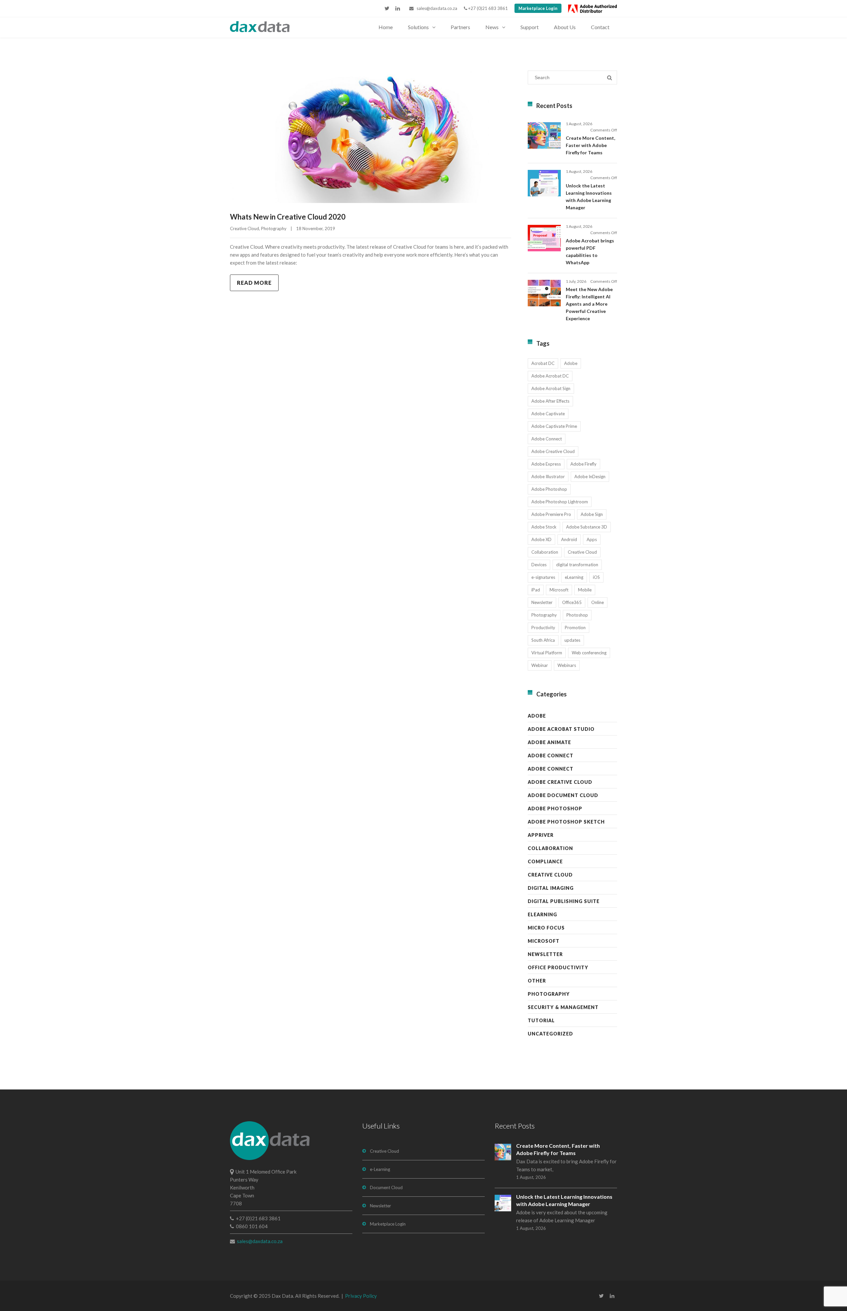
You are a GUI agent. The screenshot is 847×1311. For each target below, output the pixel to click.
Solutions (418, 27)
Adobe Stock (544, 526)
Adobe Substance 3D (586, 526)
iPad (535, 589)
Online (597, 602)
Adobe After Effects (550, 401)
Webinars (566, 665)
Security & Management (563, 1007)
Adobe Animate (549, 742)
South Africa (543, 640)
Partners (460, 27)
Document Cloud (386, 1187)
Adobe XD (541, 539)
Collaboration (544, 552)
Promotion (575, 627)
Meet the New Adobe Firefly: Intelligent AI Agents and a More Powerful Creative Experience (589, 303)
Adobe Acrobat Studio (561, 729)
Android (569, 539)
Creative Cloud (244, 228)
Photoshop (577, 615)
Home (386, 27)
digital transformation (577, 564)
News (492, 27)
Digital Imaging (551, 888)
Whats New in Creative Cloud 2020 (287, 216)
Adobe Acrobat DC (550, 375)
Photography (274, 228)
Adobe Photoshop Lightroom (559, 501)
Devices (539, 564)
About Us (565, 27)
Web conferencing (589, 652)
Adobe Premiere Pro (551, 514)
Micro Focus (546, 928)
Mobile (585, 589)
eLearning (574, 577)
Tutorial (541, 1020)
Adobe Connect (546, 438)
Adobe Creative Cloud (553, 451)
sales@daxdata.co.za (435, 8)
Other (537, 980)
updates (572, 640)
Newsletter (542, 602)
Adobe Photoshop (549, 489)
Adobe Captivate (548, 413)
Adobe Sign (592, 514)
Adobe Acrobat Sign (550, 388)
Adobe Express (546, 464)
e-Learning (380, 1169)
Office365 (572, 602)
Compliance (545, 861)
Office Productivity (558, 967)
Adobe (570, 363)
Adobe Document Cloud (563, 795)
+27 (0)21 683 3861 (487, 8)
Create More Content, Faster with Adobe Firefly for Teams (590, 145)
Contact (600, 27)
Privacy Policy (361, 1296)
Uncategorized (550, 1033)
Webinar (539, 665)
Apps (592, 539)
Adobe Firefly (583, 464)
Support (529, 27)
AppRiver (541, 835)
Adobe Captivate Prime (554, 426)
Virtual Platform (546, 652)
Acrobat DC (543, 363)
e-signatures (543, 577)
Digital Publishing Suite (564, 901)
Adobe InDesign (589, 476)
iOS (596, 577)
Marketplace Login (537, 8)
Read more (254, 282)
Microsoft (559, 589)
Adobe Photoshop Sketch (566, 822)
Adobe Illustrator (548, 476)
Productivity (543, 627)
